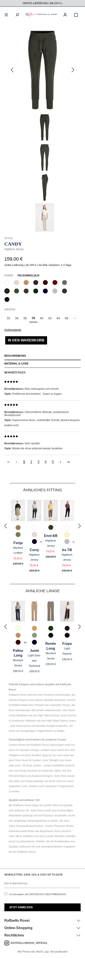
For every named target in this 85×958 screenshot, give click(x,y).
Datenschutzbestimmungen (47, 894)
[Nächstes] (73, 70)
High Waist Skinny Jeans (61, 720)
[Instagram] (7, 943)
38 (33, 318)
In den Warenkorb (26, 340)
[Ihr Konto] (65, 14)
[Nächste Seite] (60, 461)
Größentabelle (12, 329)
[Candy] (42, 70)
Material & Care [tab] (16, 363)
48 (76, 319)
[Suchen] (17, 14)
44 (58, 318)
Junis (34, 650)
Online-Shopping (18, 928)
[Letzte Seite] (69, 461)
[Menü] (6, 14)
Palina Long (18, 653)
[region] (42, 130)
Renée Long (50, 646)
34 (17, 318)
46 (66, 318)
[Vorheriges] (12, 70)
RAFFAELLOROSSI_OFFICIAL (29, 943)
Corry (34, 550)
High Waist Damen (49, 715)
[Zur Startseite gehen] (41, 14)
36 (25, 318)
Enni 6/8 (50, 536)
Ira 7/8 (67, 550)
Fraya (67, 643)
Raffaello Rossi (16, 920)
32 (8, 318)
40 (41, 318)
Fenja (18, 543)
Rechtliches (14, 935)
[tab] (42, 356)
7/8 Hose (27, 765)
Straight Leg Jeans (60, 760)
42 (50, 318)
